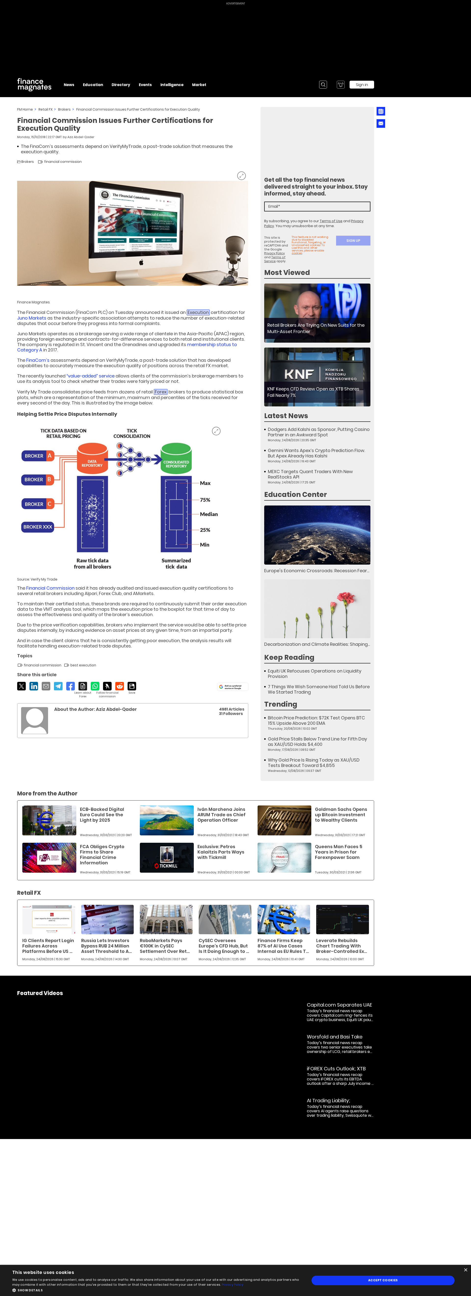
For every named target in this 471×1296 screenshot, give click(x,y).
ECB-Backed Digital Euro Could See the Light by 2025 (102, 814)
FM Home (25, 109)
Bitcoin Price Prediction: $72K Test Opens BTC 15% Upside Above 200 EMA (316, 720)
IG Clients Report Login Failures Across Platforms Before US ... (48, 945)
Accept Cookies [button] (383, 1280)
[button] (156, 1289)
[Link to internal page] (34, 720)
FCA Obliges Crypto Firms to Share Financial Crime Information (102, 854)
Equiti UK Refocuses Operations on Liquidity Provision (314, 673)
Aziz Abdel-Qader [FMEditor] (80, 137)
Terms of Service (275, 259)
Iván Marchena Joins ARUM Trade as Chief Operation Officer (221, 814)
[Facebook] (70, 686)
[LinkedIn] (33, 686)
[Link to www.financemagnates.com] (317, 313)
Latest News (286, 416)
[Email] (46, 686)
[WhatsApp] (95, 686)
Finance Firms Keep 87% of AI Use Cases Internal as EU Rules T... (283, 945)
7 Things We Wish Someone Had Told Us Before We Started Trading (319, 689)
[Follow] (107, 690)
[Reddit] (119, 686)
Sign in (362, 85)
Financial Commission (50, 588)
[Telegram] (58, 686)
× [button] (465, 1270)
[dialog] (235, 1280)
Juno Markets (31, 318)
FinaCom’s (38, 360)
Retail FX (45, 109)
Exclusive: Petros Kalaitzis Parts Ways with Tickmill (220, 851)
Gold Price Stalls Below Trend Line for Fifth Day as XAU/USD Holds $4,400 (317, 741)
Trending (280, 704)
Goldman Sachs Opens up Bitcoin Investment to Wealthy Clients (341, 814)
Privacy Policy (274, 253)
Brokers (64, 109)
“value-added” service (90, 376)
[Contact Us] (381, 123)
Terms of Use (331, 221)
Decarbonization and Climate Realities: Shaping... (317, 644)
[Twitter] (21, 686)
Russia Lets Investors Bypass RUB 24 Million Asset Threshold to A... (106, 945)
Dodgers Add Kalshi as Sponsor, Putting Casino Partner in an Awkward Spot (319, 432)
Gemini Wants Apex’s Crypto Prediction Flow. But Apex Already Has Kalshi (316, 453)
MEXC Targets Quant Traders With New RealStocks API (310, 474)
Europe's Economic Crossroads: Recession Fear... (316, 571)
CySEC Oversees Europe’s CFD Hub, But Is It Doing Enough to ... (224, 945)
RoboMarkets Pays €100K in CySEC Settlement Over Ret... (165, 945)
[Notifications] (341, 85)
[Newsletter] (381, 111)
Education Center (295, 494)
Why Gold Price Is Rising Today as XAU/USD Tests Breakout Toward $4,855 (314, 762)
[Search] (323, 85)
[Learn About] (82, 690)
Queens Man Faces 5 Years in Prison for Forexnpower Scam (338, 851)
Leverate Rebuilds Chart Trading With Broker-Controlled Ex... (341, 945)
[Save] (132, 688)
